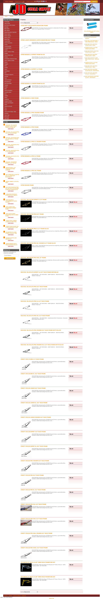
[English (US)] (39, 1)
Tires (5, 108)
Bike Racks (6, 28)
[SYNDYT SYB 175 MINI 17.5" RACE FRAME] (26, 366)
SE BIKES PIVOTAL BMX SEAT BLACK (11, 238)
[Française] (42, 1)
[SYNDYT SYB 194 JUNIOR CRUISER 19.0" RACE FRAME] (26, 424)
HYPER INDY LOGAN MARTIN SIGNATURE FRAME (34, 25)
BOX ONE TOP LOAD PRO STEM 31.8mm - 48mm (91, 66)
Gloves (5, 62)
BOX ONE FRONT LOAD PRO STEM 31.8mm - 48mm (91, 52)
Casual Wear (7, 41)
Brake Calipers (7, 35)
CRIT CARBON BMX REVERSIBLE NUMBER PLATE (10, 208)
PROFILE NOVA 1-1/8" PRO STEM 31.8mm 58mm (91, 48)
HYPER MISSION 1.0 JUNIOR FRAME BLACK (33, 83)
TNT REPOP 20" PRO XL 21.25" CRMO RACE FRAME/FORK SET (38, 562)
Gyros (5, 69)
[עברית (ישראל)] (43, 1)
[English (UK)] (37, 1)
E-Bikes (6, 53)
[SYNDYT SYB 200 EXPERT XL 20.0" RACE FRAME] (26, 453)
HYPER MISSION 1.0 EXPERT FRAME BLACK (33, 54)
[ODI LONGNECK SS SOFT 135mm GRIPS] (91, 29)
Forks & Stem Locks (8, 55)
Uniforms (6, 113)
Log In (6, 1)
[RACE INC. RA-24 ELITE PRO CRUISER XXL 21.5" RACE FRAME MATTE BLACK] (26, 351)
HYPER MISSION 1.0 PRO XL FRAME (30, 156)
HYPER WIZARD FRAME (27, 185)
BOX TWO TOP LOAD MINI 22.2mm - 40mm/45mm (91, 73)
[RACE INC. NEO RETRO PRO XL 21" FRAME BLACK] (26, 233)
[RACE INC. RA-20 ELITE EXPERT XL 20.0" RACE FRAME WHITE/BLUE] (26, 279)
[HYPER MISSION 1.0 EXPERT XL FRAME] (26, 75)
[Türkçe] (46, 1)
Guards (6, 67)
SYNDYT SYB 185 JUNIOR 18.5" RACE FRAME (33, 388)
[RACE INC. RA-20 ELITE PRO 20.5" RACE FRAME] (26, 293)
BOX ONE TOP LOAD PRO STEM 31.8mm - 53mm (91, 55)
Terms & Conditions (16, 595)
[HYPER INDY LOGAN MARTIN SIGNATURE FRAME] (26, 29)
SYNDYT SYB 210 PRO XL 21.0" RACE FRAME (33, 489)
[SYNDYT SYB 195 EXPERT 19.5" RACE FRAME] (26, 438)
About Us (5, 595)
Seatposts (6, 99)
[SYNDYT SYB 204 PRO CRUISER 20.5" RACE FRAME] (26, 467)
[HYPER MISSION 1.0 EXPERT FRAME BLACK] (26, 61)
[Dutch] (45, 1)
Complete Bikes (7, 48)
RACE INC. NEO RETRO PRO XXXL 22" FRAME (12, 145)
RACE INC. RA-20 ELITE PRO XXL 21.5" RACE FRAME (12, 132)
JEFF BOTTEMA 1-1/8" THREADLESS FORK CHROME (10, 169)
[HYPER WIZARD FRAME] (26, 191)
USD (23, 1)
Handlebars (7, 71)
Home (6, 16)
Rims (5, 94)
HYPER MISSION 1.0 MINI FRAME (30, 98)
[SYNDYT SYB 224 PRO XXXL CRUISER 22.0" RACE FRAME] (26, 540)
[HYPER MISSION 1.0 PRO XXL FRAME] (26, 177)
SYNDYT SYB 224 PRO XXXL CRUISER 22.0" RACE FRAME (36, 533)
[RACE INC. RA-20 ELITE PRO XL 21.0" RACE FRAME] (26, 308)
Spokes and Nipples (8, 102)
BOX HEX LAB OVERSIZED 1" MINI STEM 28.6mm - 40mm (92, 41)
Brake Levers (7, 37)
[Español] (40, 1)
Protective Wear (7, 92)
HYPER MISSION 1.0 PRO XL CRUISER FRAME (33, 141)
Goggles (6, 64)
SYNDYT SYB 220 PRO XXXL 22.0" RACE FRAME (34, 518)
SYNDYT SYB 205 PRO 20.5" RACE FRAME (32, 475)
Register (11, 1)
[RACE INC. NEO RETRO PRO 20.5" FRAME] (26, 218)
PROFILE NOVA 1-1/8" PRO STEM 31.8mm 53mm (91, 63)
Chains (6, 44)
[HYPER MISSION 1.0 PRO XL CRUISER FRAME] (26, 148)
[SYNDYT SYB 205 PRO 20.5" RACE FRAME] (26, 482)
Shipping (10, 595)
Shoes (5, 97)
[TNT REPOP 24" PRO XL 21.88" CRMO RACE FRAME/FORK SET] (26, 582)
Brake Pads (6, 39)
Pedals (5, 87)
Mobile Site (51, 598)
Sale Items (6, 118)
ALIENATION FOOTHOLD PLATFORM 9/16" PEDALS (11, 195)
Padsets (6, 85)
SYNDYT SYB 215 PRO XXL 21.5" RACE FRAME (33, 504)
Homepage (6, 21)
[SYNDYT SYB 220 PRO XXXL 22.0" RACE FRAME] (26, 523)
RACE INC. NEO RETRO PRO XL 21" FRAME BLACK (12, 151)
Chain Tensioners (8, 42)
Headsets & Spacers (8, 74)
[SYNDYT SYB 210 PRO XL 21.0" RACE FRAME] (26, 496)
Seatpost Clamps (8, 101)
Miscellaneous (7, 81)
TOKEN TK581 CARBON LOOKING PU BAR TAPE (11, 221)
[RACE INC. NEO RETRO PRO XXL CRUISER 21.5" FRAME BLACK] (26, 247)
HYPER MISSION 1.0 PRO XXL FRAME (31, 170)
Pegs (5, 88)
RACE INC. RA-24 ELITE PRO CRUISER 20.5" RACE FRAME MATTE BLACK (41, 330)
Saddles (6, 95)
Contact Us (24, 595)
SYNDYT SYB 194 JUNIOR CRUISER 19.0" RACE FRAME (36, 417)
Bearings (6, 27)
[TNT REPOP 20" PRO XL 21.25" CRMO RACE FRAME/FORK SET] (26, 567)
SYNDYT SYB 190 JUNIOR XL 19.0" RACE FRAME (34, 402)
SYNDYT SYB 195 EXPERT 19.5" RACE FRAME (33, 431)
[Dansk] (36, 1)
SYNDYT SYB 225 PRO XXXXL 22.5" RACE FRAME (34, 547)
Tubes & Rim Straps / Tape (10, 111)
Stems (5, 104)
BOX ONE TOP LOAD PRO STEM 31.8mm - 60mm (91, 45)
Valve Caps (6, 115)
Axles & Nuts (7, 23)
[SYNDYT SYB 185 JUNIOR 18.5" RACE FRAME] (26, 395)
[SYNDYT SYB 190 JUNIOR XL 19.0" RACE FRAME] (26, 409)
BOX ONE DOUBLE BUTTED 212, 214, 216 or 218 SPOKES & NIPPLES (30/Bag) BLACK (12, 188)
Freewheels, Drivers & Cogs (10, 58)
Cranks (6, 49)
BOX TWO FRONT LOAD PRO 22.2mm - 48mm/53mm (91, 77)
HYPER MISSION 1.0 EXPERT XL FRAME (31, 69)
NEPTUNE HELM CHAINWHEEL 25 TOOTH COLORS (11, 201)
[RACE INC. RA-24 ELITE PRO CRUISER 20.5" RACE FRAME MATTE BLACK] (26, 337)
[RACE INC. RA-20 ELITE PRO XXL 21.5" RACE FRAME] (26, 322)
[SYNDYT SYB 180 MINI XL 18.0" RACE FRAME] (26, 380)
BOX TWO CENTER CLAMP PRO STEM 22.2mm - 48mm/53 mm (92, 59)
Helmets (6, 76)
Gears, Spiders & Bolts (9, 60)
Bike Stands (7, 30)
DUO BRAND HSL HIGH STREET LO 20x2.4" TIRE (11, 233)
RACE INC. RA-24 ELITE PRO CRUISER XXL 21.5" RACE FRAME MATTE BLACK (42, 344)
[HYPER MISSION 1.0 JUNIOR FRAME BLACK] (26, 88)
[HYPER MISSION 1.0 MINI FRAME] (26, 104)
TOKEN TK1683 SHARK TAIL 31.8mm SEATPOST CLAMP (12, 227)
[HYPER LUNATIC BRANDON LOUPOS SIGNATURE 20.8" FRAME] (26, 46)
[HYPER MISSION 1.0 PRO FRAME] (26, 133)
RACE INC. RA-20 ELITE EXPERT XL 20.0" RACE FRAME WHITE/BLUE (11, 126)
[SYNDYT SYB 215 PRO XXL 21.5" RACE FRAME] (26, 508)
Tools (5, 109)
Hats (5, 72)
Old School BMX (8, 83)
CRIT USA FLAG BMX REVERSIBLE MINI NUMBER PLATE (11, 215)
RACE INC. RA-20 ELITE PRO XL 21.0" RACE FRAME (35, 301)
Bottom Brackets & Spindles (10, 32)
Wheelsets (6, 116)
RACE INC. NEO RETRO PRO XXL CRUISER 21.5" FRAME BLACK (12, 139)
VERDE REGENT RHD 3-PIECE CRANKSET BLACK (11, 244)
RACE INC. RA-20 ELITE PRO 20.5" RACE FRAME (34, 286)
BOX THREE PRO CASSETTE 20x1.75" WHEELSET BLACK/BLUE (12, 175)
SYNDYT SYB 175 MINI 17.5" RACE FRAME (32, 359)
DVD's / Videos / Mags (9, 51)
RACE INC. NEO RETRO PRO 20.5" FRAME (32, 214)
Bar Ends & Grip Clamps (9, 25)
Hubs (5, 78)
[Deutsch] (34, 1)
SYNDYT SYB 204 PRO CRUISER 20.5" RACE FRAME (35, 460)
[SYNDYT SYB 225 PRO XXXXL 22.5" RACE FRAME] (26, 554)
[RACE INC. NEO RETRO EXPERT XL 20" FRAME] (26, 204)
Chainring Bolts (7, 46)
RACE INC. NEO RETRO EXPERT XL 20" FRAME (11, 162)
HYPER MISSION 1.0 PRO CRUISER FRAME (32, 112)
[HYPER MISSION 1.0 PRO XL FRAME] (26, 162)
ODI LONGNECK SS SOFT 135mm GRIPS (91, 32)
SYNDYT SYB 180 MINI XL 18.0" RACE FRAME (33, 373)
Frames (11, 16)
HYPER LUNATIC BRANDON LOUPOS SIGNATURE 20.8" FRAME (38, 40)
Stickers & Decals (8, 106)
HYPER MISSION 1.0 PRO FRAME (30, 127)
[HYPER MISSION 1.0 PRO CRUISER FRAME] (26, 119)
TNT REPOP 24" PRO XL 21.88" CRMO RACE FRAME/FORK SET (38, 576)
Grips (5, 65)
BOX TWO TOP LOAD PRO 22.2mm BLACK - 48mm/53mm (92, 70)
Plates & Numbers (8, 90)
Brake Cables (7, 34)
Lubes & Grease (8, 79)
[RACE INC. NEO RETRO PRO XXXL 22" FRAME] (26, 262)
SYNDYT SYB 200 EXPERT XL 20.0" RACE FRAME (34, 446)
